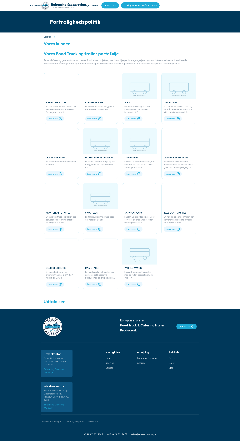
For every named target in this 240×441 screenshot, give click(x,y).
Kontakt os (35, 5)
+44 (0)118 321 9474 (117, 434)
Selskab (71, 5)
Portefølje (84, 5)
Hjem (46, 5)
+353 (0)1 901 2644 (93, 434)
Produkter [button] (57, 5)
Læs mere (53, 118)
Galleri (95, 5)
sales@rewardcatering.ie (143, 434)
